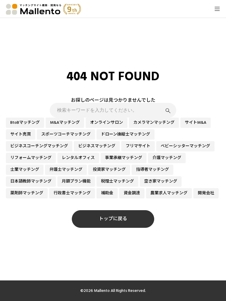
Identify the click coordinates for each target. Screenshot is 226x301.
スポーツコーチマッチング (66, 134)
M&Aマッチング (65, 123)
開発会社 (206, 193)
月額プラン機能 (76, 181)
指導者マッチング (152, 170)
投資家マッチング (109, 170)
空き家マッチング (160, 181)
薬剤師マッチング (26, 193)
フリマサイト (138, 146)
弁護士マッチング (65, 170)
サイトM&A (195, 123)
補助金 (107, 193)
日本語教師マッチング (30, 181)
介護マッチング (166, 158)
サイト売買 (20, 134)
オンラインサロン (106, 123)
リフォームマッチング (30, 158)
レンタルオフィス (78, 158)
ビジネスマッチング (96, 146)
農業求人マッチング (168, 193)
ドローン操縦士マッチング (125, 134)
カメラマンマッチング (154, 123)
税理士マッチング (117, 181)
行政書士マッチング (72, 193)
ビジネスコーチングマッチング (39, 146)
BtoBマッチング (25, 123)
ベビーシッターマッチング (185, 146)
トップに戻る (113, 218)
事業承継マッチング (123, 158)
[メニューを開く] (217, 9)
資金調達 (132, 193)
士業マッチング (24, 170)
